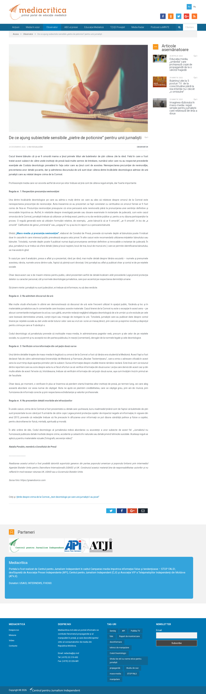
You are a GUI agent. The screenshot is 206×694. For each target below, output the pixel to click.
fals (111, 636)
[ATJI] (100, 545)
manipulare (115, 679)
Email (159, 630)
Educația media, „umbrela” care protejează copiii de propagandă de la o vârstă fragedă (180, 64)
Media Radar (137, 27)
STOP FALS (167, 568)
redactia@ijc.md (71, 653)
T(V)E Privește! (117, 27)
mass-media (115, 674)
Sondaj (113, 631)
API (123, 631)
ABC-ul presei (71, 27)
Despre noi (14, 630)
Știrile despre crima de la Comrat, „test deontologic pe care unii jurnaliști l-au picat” (57, 497)
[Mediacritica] (37, 12)
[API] (77, 545)
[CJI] (36, 545)
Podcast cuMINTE (160, 27)
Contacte (13, 646)
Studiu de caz (132, 668)
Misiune (12, 635)
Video (11, 640)
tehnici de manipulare (119, 647)
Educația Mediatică (94, 27)
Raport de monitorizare (129, 636)
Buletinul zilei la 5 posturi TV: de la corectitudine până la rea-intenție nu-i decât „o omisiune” (182, 86)
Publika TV (135, 631)
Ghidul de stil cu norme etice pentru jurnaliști (125, 661)
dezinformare (116, 642)
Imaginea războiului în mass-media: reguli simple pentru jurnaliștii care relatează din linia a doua (183, 108)
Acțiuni (15, 27)
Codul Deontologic (118, 653)
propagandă (115, 668)
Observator (52, 27)
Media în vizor (33, 27)
